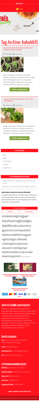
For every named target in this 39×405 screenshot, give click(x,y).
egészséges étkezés (14, 239)
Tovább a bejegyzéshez (19, 89)
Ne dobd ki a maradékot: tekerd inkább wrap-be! (19, 186)
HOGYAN (5, 164)
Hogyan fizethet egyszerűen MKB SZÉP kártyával (28, 275)
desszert (7, 248)
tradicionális (26, 252)
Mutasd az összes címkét (25, 256)
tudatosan (21, 243)
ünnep (19, 230)
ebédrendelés (10, 252)
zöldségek (8, 243)
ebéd (17, 256)
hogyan (26, 235)
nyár (24, 248)
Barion (19, 296)
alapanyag (8, 256)
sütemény (24, 226)
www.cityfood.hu (25, 391)
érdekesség (10, 216)
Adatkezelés (2, 398)
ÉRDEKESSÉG (9, 54)
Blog (4, 155)
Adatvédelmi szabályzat (10, 398)
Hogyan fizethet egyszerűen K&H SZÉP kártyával (19, 289)
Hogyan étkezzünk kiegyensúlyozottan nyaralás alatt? (19, 182)
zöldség (17, 248)
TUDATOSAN (7, 168)
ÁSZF (17, 398)
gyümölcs (8, 230)
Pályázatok (19, 3)
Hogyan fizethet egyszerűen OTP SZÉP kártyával (11, 275)
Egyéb (5, 158)
